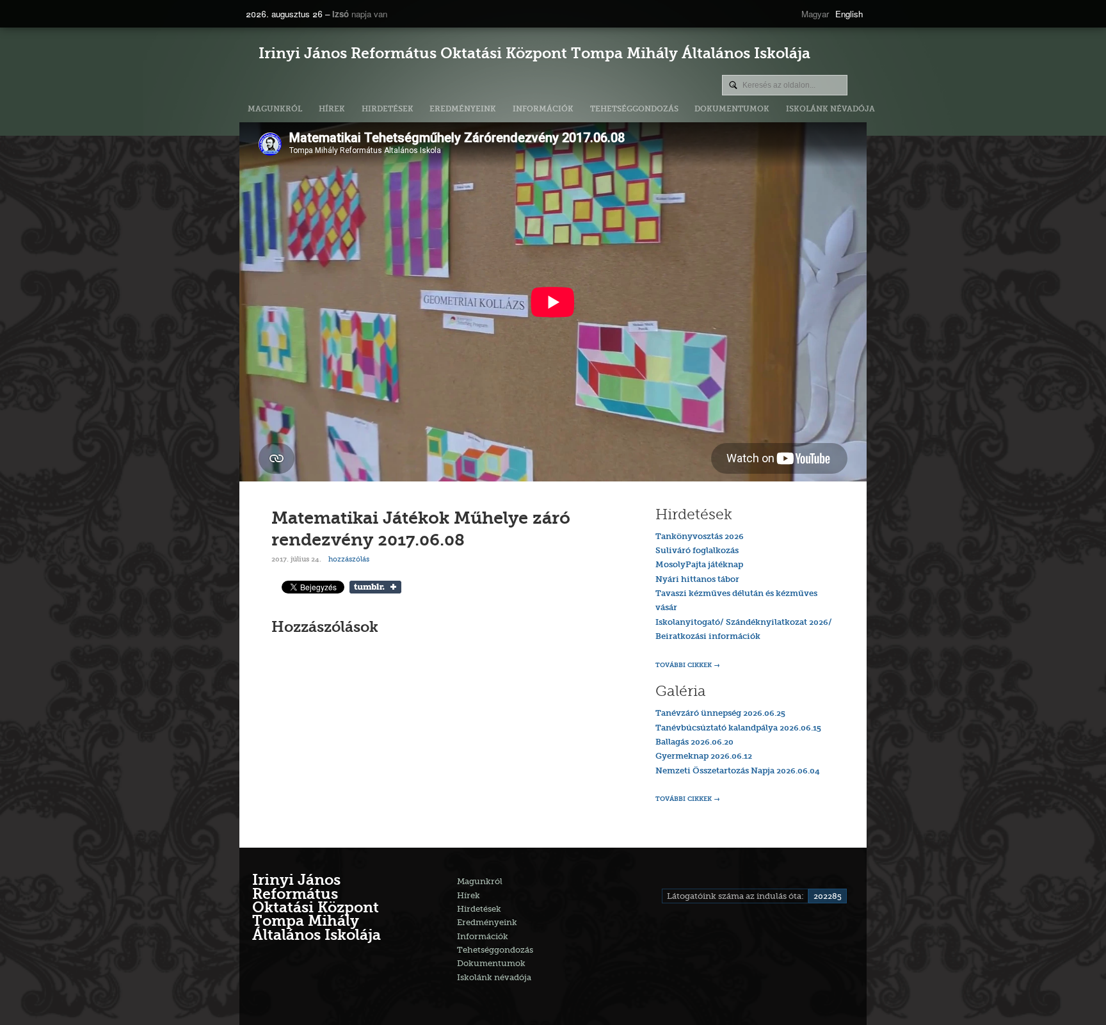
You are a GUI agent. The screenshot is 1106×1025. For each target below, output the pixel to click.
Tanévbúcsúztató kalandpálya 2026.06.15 (738, 728)
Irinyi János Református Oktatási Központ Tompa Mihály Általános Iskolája (534, 54)
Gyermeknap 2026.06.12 (703, 756)
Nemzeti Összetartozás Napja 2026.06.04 (737, 771)
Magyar (815, 14)
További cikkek (683, 665)
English (849, 14)
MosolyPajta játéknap (699, 565)
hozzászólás (347, 559)
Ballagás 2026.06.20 (694, 742)
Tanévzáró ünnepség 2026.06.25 (720, 713)
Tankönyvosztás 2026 (699, 537)
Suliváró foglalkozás (697, 551)
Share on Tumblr (375, 587)
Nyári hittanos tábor (697, 580)
